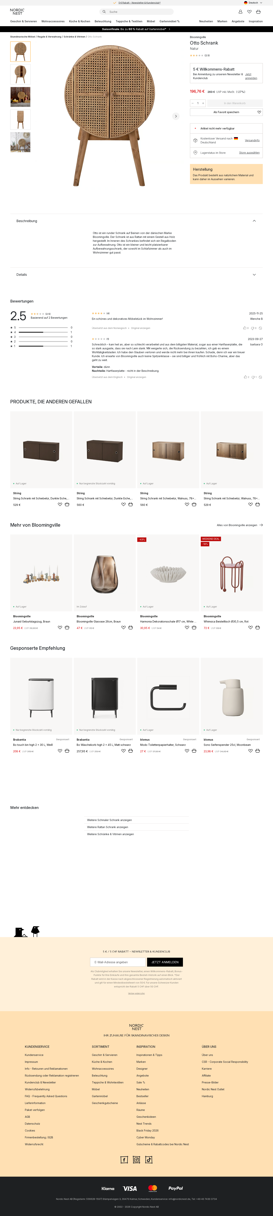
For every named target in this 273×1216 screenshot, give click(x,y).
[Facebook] (124, 1159)
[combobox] (253, 3)
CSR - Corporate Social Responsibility (225, 1061)
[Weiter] (176, 116)
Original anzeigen (140, 328)
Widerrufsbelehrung (37, 1089)
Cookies (30, 1130)
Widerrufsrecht (34, 1144)
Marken (222, 21)
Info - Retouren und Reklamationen (46, 1068)
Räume (140, 1109)
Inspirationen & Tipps (149, 1054)
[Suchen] (104, 12)
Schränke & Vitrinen (74, 36)
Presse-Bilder (210, 1082)
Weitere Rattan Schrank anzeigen (107, 827)
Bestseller (142, 1096)
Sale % (140, 1082)
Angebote (238, 21)
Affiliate (206, 1075)
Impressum (31, 1061)
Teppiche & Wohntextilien (108, 1082)
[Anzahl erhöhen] (203, 103)
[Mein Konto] (240, 11)
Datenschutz (32, 1123)
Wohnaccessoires (53, 21)
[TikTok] (149, 1159)
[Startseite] (17, 12)
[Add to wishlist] (60, 504)
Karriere (207, 1068)
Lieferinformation (35, 1103)
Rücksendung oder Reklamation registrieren (52, 1075)
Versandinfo (252, 140)
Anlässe (141, 1103)
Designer (142, 1068)
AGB (27, 1116)
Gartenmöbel (100, 1096)
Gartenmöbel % (170, 21)
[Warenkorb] (258, 11)
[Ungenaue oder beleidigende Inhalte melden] (260, 328)
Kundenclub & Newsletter (40, 1082)
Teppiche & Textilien (129, 21)
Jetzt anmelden (251, 76)
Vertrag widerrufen (136, 993)
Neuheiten (206, 21)
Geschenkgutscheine (105, 1103)
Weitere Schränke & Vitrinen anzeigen (110, 834)
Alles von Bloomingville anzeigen (237, 525)
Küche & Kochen (79, 21)
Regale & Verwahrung (49, 36)
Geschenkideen (146, 1116)
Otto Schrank (95, 36)
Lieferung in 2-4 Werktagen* (139, 2)
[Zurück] (43, 116)
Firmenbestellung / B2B (39, 1137)
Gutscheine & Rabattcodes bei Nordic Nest (162, 1144)
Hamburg (207, 1096)
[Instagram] (136, 1159)
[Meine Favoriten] (249, 11)
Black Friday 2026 (147, 1130)
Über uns (207, 1054)
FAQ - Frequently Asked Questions (46, 1096)
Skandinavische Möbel (22, 36)
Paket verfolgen (35, 1109)
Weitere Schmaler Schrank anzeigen (109, 820)
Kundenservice (34, 1054)
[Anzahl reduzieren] (192, 103)
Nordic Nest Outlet (213, 1089)
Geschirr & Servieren (23, 21)
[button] (200, 55)
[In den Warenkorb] (67, 504)
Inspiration (256, 21)
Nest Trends (144, 1123)
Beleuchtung (103, 21)
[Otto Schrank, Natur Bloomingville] (109, 115)
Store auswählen (249, 152)
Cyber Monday (145, 1137)
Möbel (151, 21)
